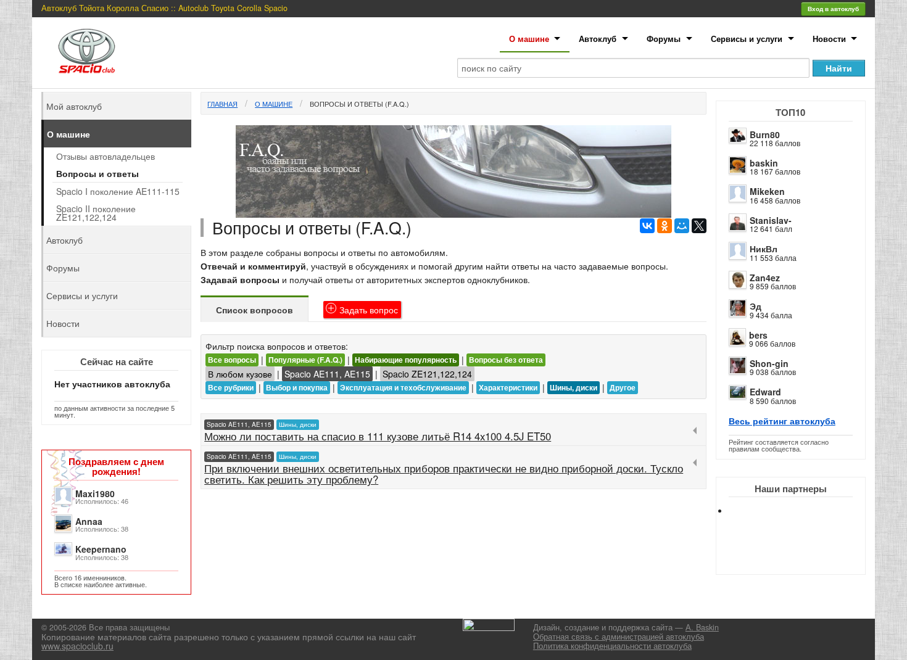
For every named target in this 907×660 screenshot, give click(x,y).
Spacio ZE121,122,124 (427, 374)
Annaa (88, 521)
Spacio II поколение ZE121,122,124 (96, 212)
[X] (699, 225)
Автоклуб (597, 38)
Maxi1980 (95, 493)
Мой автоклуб (74, 106)
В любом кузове (240, 374)
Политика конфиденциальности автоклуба (612, 645)
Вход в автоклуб (833, 8)
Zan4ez (765, 277)
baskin (764, 163)
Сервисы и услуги (746, 38)
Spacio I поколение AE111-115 (118, 191)
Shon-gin (769, 363)
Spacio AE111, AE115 (327, 374)
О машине (529, 38)
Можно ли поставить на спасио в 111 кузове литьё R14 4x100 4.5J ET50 (377, 436)
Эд (755, 306)
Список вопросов (254, 309)
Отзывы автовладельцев (105, 156)
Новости (829, 38)
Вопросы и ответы (97, 173)
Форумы (664, 38)
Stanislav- (771, 220)
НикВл (763, 248)
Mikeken (767, 191)
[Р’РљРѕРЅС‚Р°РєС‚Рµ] (647, 225)
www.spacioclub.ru (77, 646)
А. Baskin (702, 627)
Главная (222, 104)
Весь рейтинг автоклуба (782, 421)
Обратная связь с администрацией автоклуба (618, 636)
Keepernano (100, 549)
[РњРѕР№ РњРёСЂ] (681, 225)
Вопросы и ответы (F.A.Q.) (359, 104)
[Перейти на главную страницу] (87, 51)
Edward (765, 392)
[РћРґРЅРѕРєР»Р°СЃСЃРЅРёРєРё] (664, 225)
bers (758, 335)
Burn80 (765, 134)
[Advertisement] (801, 555)
